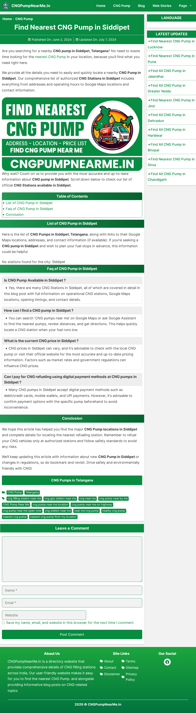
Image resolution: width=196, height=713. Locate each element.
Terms (130, 661)
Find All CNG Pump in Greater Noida (166, 88)
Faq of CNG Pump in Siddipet (29, 209)
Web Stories (162, 6)
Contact (110, 667)
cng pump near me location (50, 504)
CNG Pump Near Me (16, 504)
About (109, 661)
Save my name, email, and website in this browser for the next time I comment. (70, 623)
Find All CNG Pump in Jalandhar (166, 74)
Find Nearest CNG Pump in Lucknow (171, 44)
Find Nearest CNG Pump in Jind (171, 103)
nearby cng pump (113, 510)
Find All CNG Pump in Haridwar (166, 132)
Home (100, 6)
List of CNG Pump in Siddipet (29, 203)
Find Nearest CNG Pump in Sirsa (171, 162)
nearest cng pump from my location (53, 516)
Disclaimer (112, 674)
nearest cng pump (15, 516)
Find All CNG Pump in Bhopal (166, 147)
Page (183, 6)
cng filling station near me (24, 498)
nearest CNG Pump (50, 57)
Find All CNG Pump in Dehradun (166, 118)
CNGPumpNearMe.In (30, 5)
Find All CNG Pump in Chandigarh (166, 177)
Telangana (32, 492)
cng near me (87, 498)
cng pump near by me (113, 498)
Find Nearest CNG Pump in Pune (171, 59)
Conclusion (15, 214)
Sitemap (132, 667)
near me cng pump (86, 510)
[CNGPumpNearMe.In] (6, 5)
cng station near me (58, 510)
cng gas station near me (60, 498)
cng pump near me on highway (92, 504)
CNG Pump (121, 6)
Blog (141, 6)
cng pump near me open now (22, 510)
